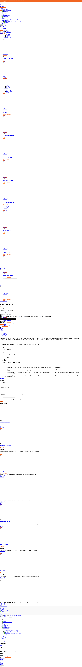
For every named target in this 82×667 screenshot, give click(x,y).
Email (1, 397)
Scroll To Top (2, 658)
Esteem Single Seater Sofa (5, 521)
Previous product (2, 268)
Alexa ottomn (3, 471)
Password (2, 653)
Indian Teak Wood (7, 9)
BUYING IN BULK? (5, 326)
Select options (2, 426)
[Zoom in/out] (3, 665)
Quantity (3, 323)
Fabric (1, 315)
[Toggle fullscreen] (2, 665)
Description (4, 333)
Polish (1, 317)
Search (11, 617)
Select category (2, 4)
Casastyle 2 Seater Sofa (4, 495)
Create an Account (8, 657)
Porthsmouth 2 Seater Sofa (5, 445)
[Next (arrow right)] (1, 666)
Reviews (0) (4, 335)
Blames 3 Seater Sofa (4, 570)
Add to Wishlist (2, 325)
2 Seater (5, 267)
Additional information (5, 334)
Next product (2, 285)
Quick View (2, 427)
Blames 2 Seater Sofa (4, 544)
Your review (2, 394)
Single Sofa (6, 7)
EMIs (5, 324)
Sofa (3, 6)
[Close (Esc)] (0, 665)
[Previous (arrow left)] (0, 666)
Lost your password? (3, 656)
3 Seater (5, 8)
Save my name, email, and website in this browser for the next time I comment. (13, 399)
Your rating (2, 387)
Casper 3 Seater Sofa (4, 597)
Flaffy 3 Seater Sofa (3, 301)
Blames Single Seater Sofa (5, 422)
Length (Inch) (2, 322)
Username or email (3, 651)
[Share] (1, 665)
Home (1, 267)
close (1, 645)
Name (1, 396)
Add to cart (2, 324)
